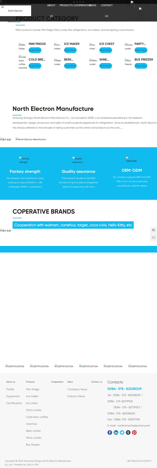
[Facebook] (109, 432)
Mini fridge (37, 44)
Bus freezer (144, 59)
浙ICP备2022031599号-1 (139, 461)
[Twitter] (122, 432)
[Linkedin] (116, 432)
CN (129, 4)
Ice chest (106, 44)
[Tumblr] (128, 432)
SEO (36, 464)
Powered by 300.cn (24, 464)
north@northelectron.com (141, 18)
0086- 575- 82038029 (124, 389)
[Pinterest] (134, 432)
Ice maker (71, 44)
